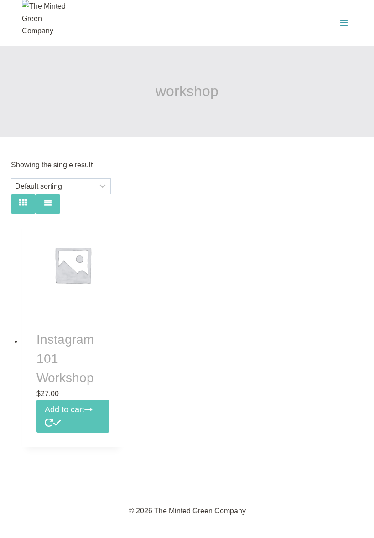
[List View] (48, 204)
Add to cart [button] (64, 409)
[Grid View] (23, 204)
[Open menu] (343, 23)
